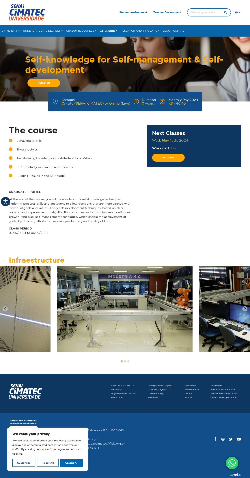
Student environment (133, 12)
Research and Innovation (140, 30)
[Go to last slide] (5, 308)
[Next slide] (244, 308)
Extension (107, 30)
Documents (216, 385)
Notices (188, 397)
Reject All (48, 462)
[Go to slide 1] (122, 361)
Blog (166, 30)
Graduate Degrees (80, 30)
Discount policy (156, 393)
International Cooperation (223, 393)
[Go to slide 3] (128, 361)
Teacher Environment (167, 12)
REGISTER (44, 82)
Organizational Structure (123, 393)
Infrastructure (191, 389)
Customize (24, 462)
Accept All (71, 462)
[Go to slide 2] (125, 361)
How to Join (117, 397)
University (9, 30)
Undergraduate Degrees (42, 30)
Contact (179, 30)
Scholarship (190, 385)
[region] (47, 449)
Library (188, 393)
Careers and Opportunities (224, 397)
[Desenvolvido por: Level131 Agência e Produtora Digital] (235, 474)
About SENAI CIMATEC (123, 385)
